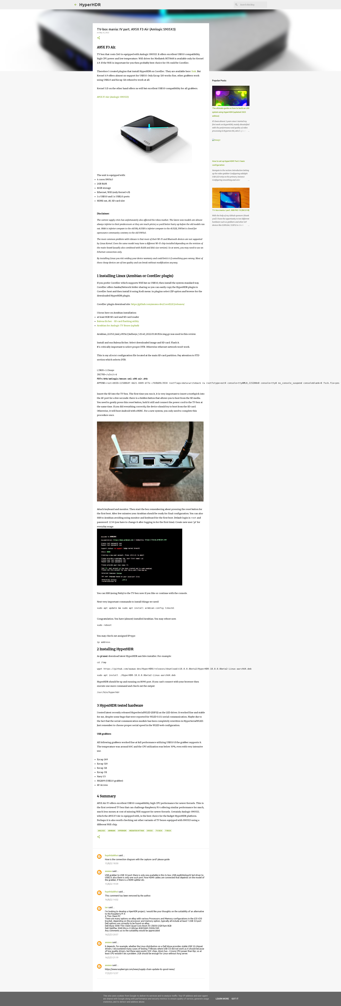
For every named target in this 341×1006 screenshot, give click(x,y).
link (194, 71)
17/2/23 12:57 (111, 973)
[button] (98, 38)
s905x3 (150, 831)
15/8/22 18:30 (111, 863)
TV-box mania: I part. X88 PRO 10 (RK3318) (230, 210)
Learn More (222, 998)
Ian (106, 907)
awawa (108, 871)
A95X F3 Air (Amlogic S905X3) (113, 97)
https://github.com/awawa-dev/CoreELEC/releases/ (157, 304)
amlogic (101, 831)
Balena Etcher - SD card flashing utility (118, 321)
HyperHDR (90, 4)
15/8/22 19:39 (111, 884)
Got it (235, 998)
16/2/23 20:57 (111, 934)
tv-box (159, 831)
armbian (111, 831)
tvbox (168, 831)
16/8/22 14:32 (111, 899)
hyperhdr (122, 831)
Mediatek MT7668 (136, 831)
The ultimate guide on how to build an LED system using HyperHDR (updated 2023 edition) (230, 112)
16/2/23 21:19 (111, 957)
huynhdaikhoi (111, 855)
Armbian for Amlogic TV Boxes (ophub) (118, 325)
